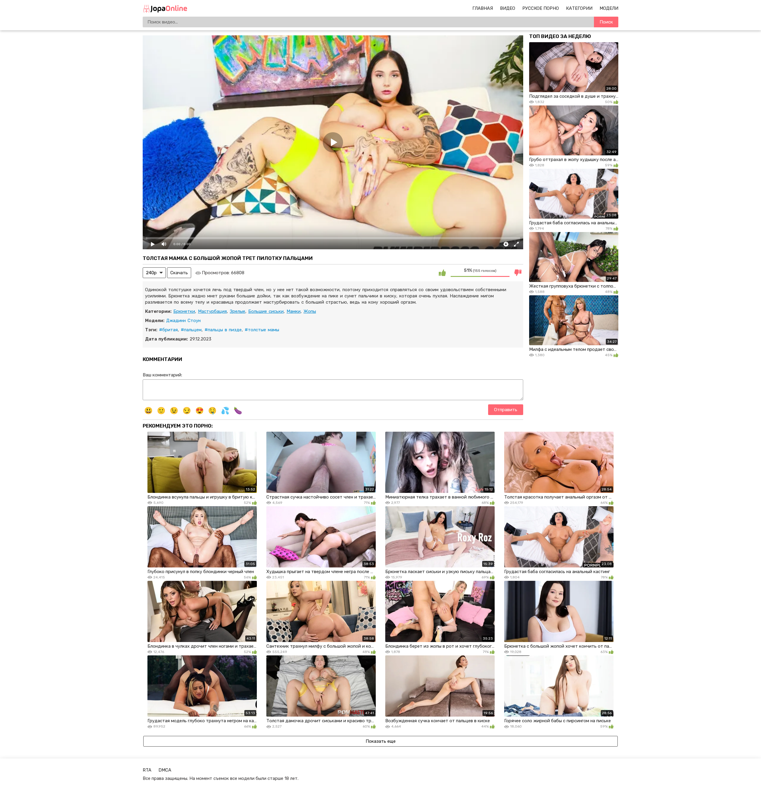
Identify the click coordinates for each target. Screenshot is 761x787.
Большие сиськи (266, 311)
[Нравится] (442, 272)
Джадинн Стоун (183, 320)
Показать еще (381, 741)
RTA (147, 770)
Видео (507, 8)
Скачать (179, 272)
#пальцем (191, 329)
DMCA (164, 770)
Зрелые (237, 311)
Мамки (294, 311)
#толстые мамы (262, 329)
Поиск (606, 22)
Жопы (310, 311)
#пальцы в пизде (223, 329)
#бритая (168, 329)
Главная (482, 8)
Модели (609, 8)
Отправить (505, 409)
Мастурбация (212, 311)
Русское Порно (540, 8)
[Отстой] (517, 272)
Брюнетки (184, 311)
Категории (579, 8)
